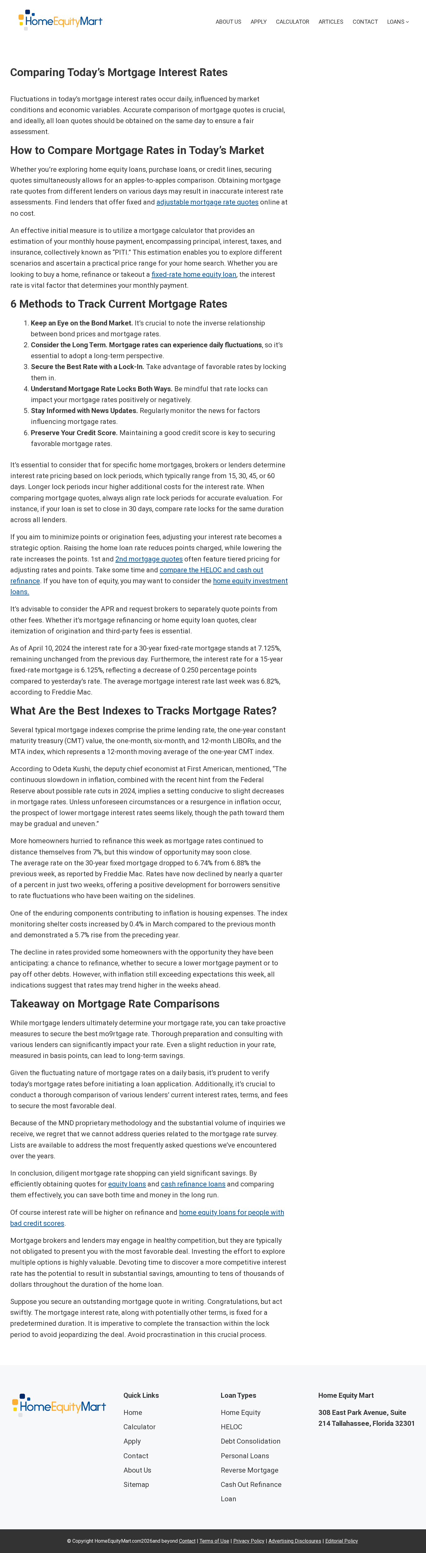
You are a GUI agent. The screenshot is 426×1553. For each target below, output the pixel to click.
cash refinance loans (193, 1184)
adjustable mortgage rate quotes (208, 202)
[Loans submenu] (407, 21)
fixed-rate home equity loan (194, 274)
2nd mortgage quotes (149, 559)
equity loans (127, 1184)
